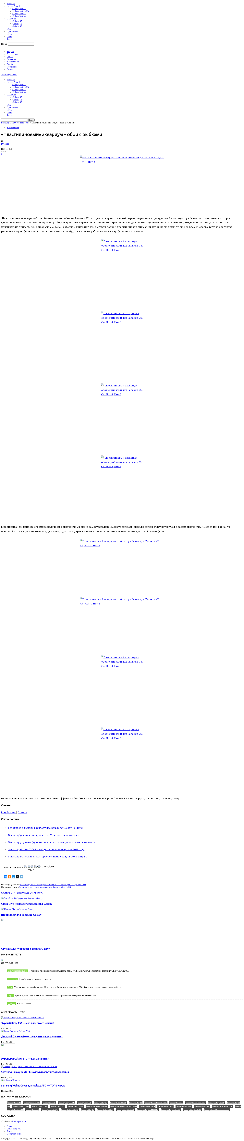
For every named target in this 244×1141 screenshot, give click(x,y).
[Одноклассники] (9, 876)
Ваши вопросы (14, 1128)
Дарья (10, 995)
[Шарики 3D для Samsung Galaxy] (17, 909)
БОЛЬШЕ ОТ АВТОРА (31, 892)
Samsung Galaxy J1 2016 (216, 1103)
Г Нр (10, 987)
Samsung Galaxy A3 (14, 1103)
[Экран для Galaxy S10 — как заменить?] (8, 1053)
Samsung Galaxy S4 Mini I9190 (222, 1106)
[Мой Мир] (13, 876)
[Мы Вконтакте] (2, 960)
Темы (9, 39)
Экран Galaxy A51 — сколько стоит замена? (27, 1023)
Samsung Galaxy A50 (84, 1103)
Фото (9, 1131)
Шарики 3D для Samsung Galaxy (21, 914)
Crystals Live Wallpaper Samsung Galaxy (25, 948)
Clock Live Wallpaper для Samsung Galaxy (26, 903)
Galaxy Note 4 (19, 16)
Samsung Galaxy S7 (87, 1110)
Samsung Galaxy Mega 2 (75, 1106)
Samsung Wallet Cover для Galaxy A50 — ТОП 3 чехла (33, 1085)
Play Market (8, 812)
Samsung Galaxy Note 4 (147, 1106)
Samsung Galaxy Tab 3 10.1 (125, 1110)
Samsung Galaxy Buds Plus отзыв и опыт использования (35, 1072)
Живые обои (13, 61)
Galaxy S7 (17, 21)
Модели (10, 51)
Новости (11, 3)
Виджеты (11, 59)
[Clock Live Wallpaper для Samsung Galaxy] (22, 898)
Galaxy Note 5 (19, 13)
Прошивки (12, 67)
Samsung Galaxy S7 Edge (105, 1110)
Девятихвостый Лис (17, 971)
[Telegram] (21, 876)
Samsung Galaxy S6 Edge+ (69, 1110)
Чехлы (10, 56)
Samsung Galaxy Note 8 (201, 1106)
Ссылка (22, 812)
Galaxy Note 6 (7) (20, 11)
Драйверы (12, 64)
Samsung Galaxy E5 (176, 1103)
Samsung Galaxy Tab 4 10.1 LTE (147, 1110)
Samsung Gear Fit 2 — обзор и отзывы (216, 1110)
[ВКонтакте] (5, 876)
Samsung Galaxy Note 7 (183, 1106)
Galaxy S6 (17, 24)
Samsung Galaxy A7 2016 (118, 1103)
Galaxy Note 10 (14, 6)
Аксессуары (12, 54)
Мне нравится (19, 1121)
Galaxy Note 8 (19, 8)
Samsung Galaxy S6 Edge (50, 1110)
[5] (39, 866)
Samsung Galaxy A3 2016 (32, 1103)
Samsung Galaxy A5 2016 (67, 1103)
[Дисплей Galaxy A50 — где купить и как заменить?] (15, 1031)
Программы (12, 31)
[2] (29, 866)
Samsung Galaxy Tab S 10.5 (192, 1110)
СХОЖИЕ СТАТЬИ (10, 892)
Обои (9, 36)
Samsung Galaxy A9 (135, 1103)
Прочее (10, 1126)
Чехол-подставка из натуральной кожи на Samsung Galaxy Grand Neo (53, 884)
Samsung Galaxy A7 (100, 1103)
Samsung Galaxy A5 (49, 1103)
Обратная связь (14, 1134)
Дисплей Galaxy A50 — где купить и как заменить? (32, 1036)
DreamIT (5, 144)
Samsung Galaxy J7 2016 (39, 1106)
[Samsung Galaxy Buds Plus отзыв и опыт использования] (29, 1066)
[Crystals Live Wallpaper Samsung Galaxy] (18, 943)
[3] (32, 866)
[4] (36, 866)
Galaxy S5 (17, 26)
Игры (9, 34)
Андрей (11, 1003)
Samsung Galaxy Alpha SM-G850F (156, 1103)
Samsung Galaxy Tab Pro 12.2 (170, 1110)
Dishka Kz (12, 979)
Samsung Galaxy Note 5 (165, 1106)
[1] (26, 866)
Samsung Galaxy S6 (32, 1110)
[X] (17, 876)
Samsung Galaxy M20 (57, 1106)
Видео (10, 69)
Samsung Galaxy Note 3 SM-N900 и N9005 (123, 1106)
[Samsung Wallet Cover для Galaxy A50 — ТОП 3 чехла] (10, 1080)
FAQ (9, 29)
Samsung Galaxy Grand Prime (195, 1103)
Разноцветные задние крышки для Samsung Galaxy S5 (45, 887)
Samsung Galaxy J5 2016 (21, 1106)
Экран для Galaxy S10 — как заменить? (25, 1058)
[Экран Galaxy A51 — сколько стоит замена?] (22, 1017)
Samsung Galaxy (8, 122)
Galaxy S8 (11, 18)
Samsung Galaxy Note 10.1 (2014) (96, 1106)
